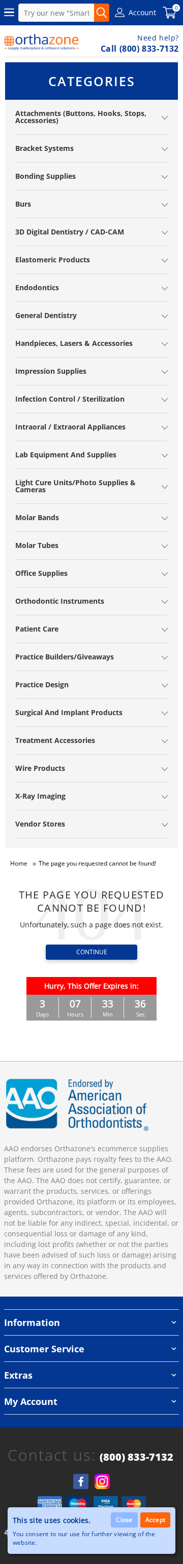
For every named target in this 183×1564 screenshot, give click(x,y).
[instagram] (102, 1481)
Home (18, 863)
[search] (101, 13)
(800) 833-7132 (136, 1457)
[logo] (41, 42)
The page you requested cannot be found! (97, 863)
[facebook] (80, 1481)
